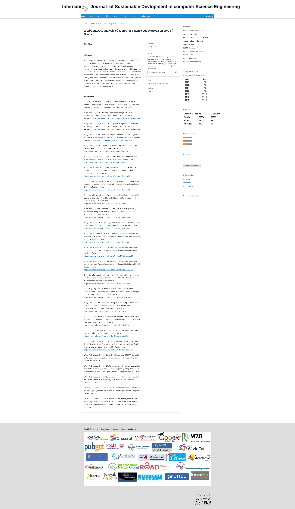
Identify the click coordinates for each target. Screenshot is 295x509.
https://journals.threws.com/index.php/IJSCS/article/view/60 (107, 217)
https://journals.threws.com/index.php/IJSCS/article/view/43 (107, 242)
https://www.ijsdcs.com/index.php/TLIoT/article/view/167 (106, 151)
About (83, 16)
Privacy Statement (131, 16)
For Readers (187, 179)
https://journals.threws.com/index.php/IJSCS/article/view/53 (107, 176)
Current (117, 16)
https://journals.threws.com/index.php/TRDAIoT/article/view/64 (108, 256)
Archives (107, 16)
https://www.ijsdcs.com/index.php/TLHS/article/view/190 (118, 118)
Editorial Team (94, 16)
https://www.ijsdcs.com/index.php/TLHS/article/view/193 (106, 336)
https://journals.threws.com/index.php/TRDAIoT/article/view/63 (108, 270)
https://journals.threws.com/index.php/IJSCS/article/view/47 (107, 203)
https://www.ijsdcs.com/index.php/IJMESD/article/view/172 (106, 325)
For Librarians (188, 186)
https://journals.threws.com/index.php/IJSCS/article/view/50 (107, 190)
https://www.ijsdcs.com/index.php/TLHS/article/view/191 (110, 107)
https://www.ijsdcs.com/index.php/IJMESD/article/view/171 (106, 311)
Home (86, 24)
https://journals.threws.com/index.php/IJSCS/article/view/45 (107, 228)
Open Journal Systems (191, 196)
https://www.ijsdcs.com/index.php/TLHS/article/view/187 (110, 140)
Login (212, 2)
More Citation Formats (157, 72)
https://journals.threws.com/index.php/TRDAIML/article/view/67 (108, 283)
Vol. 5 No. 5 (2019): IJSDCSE (109, 24)
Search (210, 16)
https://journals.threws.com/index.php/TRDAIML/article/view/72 (108, 350)
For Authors (187, 183)
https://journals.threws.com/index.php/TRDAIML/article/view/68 (108, 297)
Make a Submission (192, 165)
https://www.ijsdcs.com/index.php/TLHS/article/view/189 (118, 129)
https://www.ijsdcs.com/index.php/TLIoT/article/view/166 (106, 162)
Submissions (146, 16)
